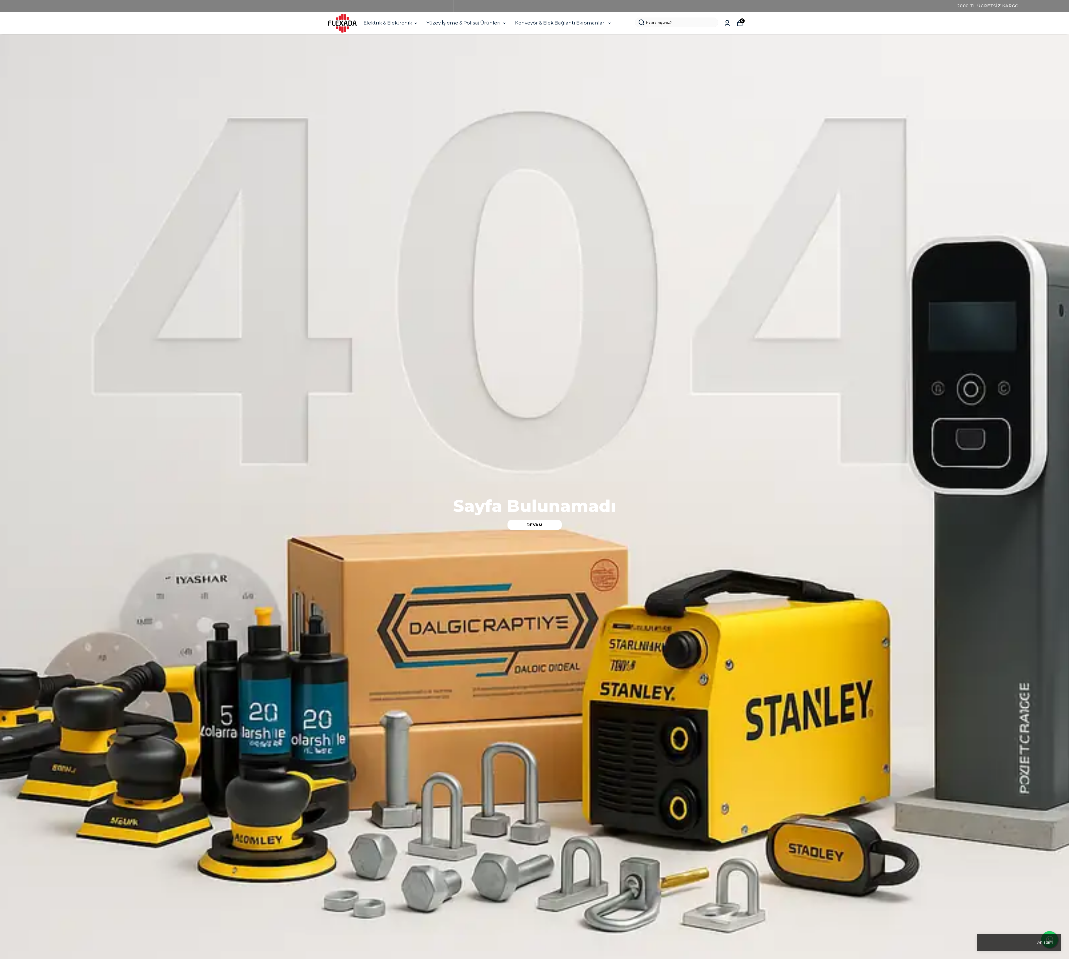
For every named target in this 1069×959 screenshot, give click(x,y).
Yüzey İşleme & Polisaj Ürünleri (463, 23)
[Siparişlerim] (727, 23)
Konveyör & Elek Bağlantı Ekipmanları (560, 23)
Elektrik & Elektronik (388, 23)
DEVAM (534, 524)
